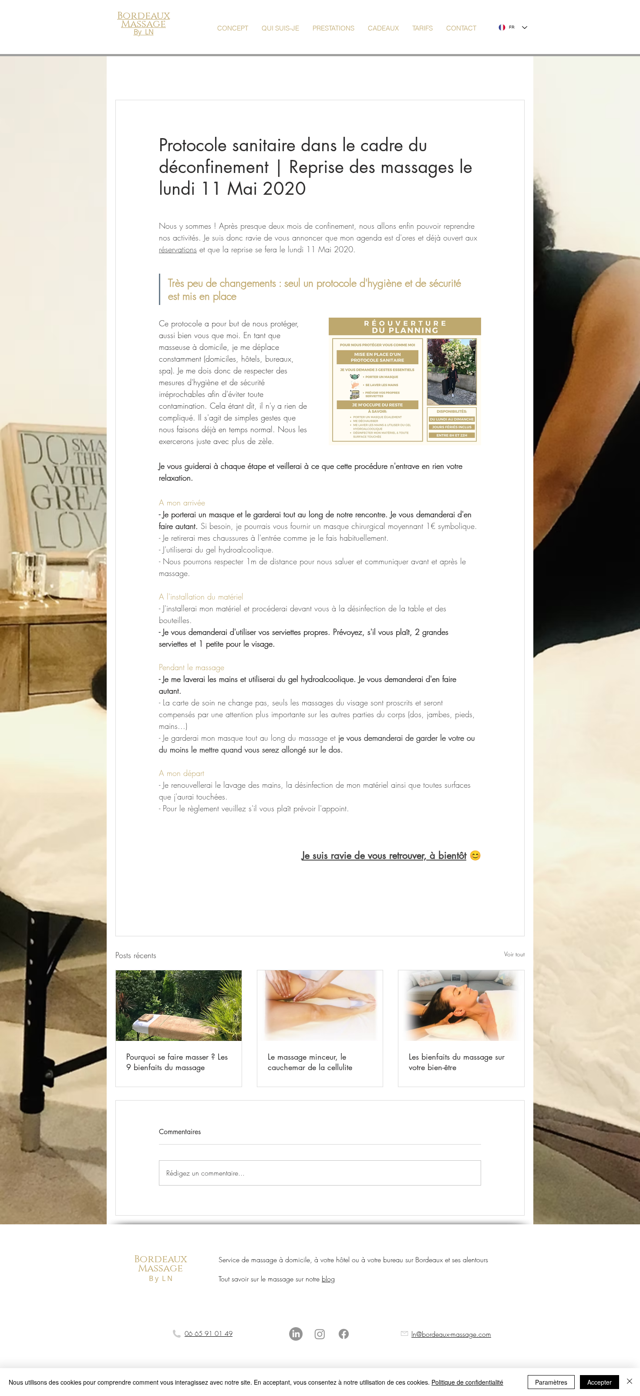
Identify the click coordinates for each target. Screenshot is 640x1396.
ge (176, 1268)
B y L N (160, 1278)
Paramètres (551, 1382)
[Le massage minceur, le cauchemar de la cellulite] (320, 1005)
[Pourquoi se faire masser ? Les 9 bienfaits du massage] (179, 1005)
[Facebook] (343, 1334)
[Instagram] (320, 1334)
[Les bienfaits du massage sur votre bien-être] (461, 1005)
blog (328, 1279)
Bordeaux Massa (160, 1264)
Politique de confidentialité (467, 1382)
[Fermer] (629, 1382)
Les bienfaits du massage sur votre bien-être (457, 1061)
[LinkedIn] (296, 1334)
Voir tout (514, 954)
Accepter (599, 1382)
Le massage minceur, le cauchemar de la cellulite (310, 1061)
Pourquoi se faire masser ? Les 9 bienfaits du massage (177, 1061)
